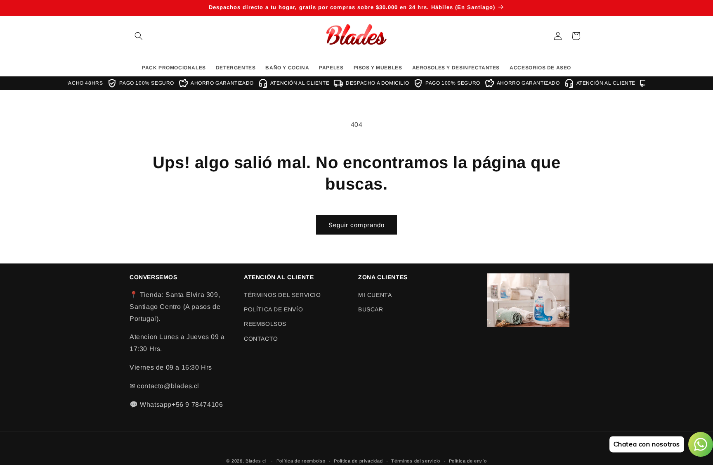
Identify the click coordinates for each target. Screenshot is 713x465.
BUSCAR (370, 309)
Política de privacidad (358, 460)
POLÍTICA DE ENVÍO (273, 309)
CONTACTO (261, 338)
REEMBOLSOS (265, 324)
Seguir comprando (356, 224)
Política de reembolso (301, 460)
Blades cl (256, 460)
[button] (139, 36)
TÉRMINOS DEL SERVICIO (282, 295)
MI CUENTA (375, 295)
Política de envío (468, 460)
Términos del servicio (415, 460)
